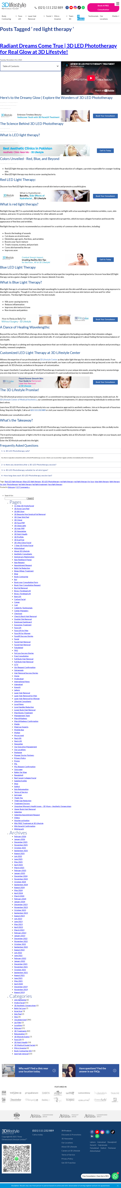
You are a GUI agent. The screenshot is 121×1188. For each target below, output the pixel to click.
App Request (19, 562)
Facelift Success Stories (23, 636)
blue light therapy (102, 481)
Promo (17, 761)
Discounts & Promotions (71, 1134)
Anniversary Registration (24, 557)
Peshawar (18, 752)
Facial (48, 16)
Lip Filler (17, 1022)
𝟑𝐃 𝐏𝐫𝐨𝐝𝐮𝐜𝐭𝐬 (66, 1130)
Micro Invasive (20, 1048)
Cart (16, 605)
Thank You (18, 798)
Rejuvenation (19, 1034)
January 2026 (19, 839)
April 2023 (18, 927)
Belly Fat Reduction (22, 568)
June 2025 (18, 859)
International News (22, 681)
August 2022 (19, 950)
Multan (17, 732)
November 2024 (21, 879)
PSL (15, 764)
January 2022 (19, 961)
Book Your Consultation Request (27, 585)
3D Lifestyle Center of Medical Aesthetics (18, 399)
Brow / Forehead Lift (22, 591)
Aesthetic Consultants (23, 554)
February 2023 (20, 933)
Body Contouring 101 (23, 1051)
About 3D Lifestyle (22, 551)
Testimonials (93, 16)
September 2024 (21, 884)
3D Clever (18, 520)
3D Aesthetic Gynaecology (25, 1005)
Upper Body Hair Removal (25, 809)
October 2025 (20, 848)
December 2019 (20, 987)
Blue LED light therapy (32, 481)
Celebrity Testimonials (23, 608)
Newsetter (18, 744)
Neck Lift (18, 741)
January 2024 (19, 901)
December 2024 (20, 876)
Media (114, 16)
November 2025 (21, 845)
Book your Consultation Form (26, 582)
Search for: (9, 495)
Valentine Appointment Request (27, 815)
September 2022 (21, 947)
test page (18, 795)
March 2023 (19, 930)
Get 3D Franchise (68, 1163)
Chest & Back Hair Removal (25, 616)
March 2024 (19, 896)
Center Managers (21, 610)
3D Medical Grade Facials (24, 1045)
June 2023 (18, 921)
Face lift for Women (22, 633)
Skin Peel (18, 1014)
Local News (19, 704)
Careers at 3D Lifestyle (70, 1150)
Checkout (18, 613)
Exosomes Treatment (22, 625)
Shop (16, 783)
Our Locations (20, 749)
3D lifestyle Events (21, 1036)
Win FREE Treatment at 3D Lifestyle (28, 823)
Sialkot (17, 786)
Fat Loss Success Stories (24, 653)
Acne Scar (18, 1011)
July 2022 (18, 952)
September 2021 (21, 972)
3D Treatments (20, 1031)
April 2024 (18, 893)
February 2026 (20, 836)
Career (17, 602)
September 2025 (21, 850)
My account (19, 735)
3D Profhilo (19, 537)
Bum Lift (17, 596)
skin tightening (20, 1000)
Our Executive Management (25, 747)
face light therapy (55, 484)
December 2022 (20, 938)
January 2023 (19, 935)
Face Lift (17, 627)
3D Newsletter (20, 531)
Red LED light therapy (13, 481)
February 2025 (20, 870)
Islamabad (18, 684)
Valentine (18, 812)
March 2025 (19, 867)
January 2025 (19, 873)
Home (16, 676)
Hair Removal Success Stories (26, 673)
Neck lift (17, 738)
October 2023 (20, 910)
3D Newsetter (67, 1138)
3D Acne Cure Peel (21, 508)
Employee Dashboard (23, 622)
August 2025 (19, 853)
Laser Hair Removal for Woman (27, 698)
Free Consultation (21, 656)
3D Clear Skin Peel (21, 517)
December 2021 (20, 964)
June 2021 (18, 978)
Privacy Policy (20, 758)
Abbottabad (19, 548)
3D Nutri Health (20, 534)
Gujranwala (18, 670)
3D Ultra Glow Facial (22, 542)
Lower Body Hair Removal (24, 710)
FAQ (16, 650)
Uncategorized (20, 1019)
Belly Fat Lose (20, 1008)
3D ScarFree (19, 540)
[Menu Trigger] (118, 3)
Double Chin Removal (23, 619)
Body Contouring (21, 576)
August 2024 (19, 887)
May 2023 (18, 924)
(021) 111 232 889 (50, 7)
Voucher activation (21, 820)
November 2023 (21, 907)
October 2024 (20, 882)
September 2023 (21, 913)
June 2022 (18, 955)
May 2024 (18, 890)
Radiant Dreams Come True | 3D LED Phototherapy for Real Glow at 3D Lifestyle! (58, 49)
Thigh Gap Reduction (22, 800)
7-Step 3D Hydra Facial (23, 545)
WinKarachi (19, 829)
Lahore (17, 690)
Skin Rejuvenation (21, 789)
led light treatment (39, 484)
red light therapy (66, 481)
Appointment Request (23, 565)
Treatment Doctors (22, 803)
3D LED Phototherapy (50, 481)
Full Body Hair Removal (23, 659)
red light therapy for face (84, 481)
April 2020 (18, 984)
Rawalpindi (18, 775)
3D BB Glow (19, 511)
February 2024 (20, 899)
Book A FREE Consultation (103, 7)
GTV (16, 664)
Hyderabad (19, 679)
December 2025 (20, 842)
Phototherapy (12, 484)
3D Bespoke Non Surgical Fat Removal (29, 514)
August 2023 (19, 916)
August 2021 (19, 975)
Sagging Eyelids (20, 781)
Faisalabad (18, 647)
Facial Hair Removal (22, 642)
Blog (16, 574)
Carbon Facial (20, 599)
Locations (18, 1025)
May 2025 (18, 862)
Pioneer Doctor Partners (24, 755)
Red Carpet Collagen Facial (25, 778)
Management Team (22, 715)
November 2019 (21, 989)
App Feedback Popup (23, 559)
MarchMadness (20, 718)
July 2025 (18, 856)
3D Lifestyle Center (48, 359)
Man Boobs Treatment (23, 713)
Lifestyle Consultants (22, 701)
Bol (15, 579)
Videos (17, 817)
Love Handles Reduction (24, 707)
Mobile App (19, 730)
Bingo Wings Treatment (24, 571)
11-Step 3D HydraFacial (24, 506)
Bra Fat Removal (21, 588)
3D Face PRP (19, 523)
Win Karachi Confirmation (24, 826)
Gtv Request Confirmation (24, 667)
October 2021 (20, 969)
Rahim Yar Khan (20, 772)
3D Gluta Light (20, 525)
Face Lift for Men (21, 630)
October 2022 (20, 944)
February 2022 (20, 958)
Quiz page (18, 769)
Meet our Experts (21, 727)
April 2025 (18, 865)
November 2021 (21, 967)
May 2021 (18, 981)
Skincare (11, 487)
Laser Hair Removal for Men (25, 696)
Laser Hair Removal (22, 693)
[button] (58, 66)
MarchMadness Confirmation (26, 721)
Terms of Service (21, 792)
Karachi (17, 687)
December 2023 (20, 904)
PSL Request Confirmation (24, 766)
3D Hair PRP (19, 528)
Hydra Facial (19, 1002)
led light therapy (25, 484)
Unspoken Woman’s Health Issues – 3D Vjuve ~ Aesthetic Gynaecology (42, 806)
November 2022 (21, 941)
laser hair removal (21, 1053)
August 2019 (19, 992)
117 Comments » (23, 487)
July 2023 (18, 918)
